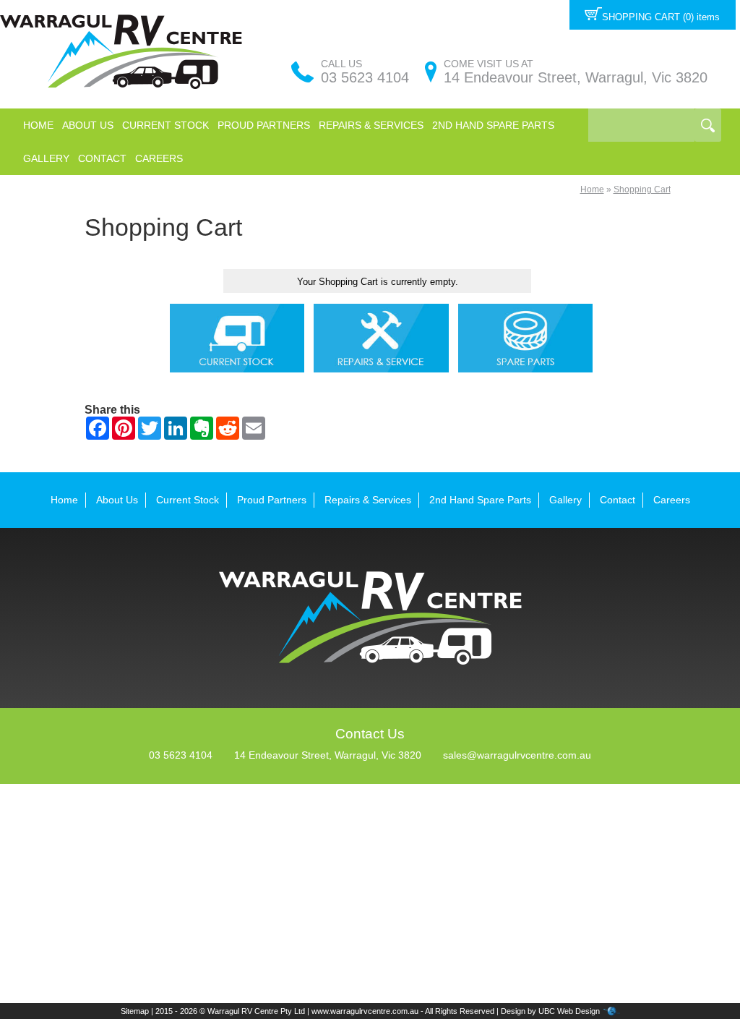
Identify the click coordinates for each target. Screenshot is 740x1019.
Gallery (46, 158)
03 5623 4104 (365, 77)
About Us (87, 125)
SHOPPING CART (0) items (661, 17)
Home (38, 125)
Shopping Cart (642, 189)
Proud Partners (264, 125)
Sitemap (135, 1011)
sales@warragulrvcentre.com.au (517, 755)
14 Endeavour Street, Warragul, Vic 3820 (575, 77)
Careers (159, 158)
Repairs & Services (371, 125)
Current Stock (165, 125)
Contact (102, 158)
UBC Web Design (569, 1011)
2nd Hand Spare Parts (493, 125)
